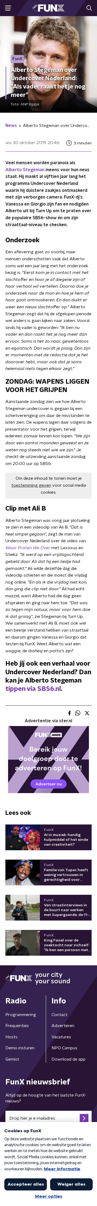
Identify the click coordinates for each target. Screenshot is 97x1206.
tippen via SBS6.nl (33, 689)
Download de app (68, 1059)
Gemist (12, 1059)
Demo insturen (19, 1048)
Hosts (11, 1037)
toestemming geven (31, 485)
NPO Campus (64, 1048)
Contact (59, 1015)
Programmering (20, 1015)
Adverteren (62, 1026)
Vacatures (61, 1037)
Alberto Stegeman (24, 170)
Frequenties (17, 1026)
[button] (8, 8)
